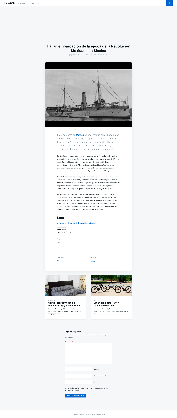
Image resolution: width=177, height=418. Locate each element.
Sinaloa (93, 261)
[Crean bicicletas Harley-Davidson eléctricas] (111, 285)
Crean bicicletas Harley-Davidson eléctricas (107, 304)
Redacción (76, 55)
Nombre (97, 369)
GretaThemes (101, 414)
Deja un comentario (101, 55)
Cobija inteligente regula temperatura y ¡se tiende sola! (64, 304)
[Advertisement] (88, 25)
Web (95, 382)
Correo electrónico (100, 376)
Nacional (21, 3)
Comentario (69, 342)
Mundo (40, 3)
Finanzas (31, 3)
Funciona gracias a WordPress (80, 414)
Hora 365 (9, 3)
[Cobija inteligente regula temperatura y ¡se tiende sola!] (65, 285)
